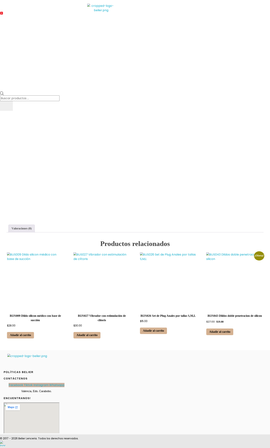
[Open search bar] (2, 93)
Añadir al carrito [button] (20, 335)
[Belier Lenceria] (101, 8)
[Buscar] (6, 106)
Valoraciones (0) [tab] (22, 228)
